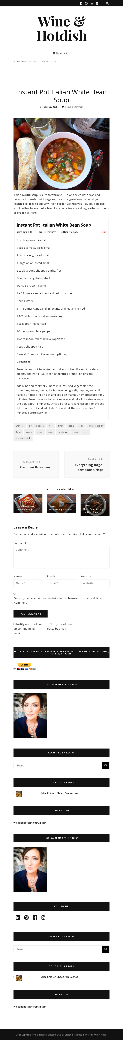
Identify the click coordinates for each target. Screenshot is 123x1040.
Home (16, 61)
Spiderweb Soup (24, 509)
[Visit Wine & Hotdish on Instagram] (43, 918)
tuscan (39, 432)
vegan (50, 432)
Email (51, 576)
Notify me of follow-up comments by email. (28, 628)
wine (86, 432)
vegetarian (62, 432)
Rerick (18, 432)
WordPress (100, 1034)
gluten (60, 426)
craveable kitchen (36, 426)
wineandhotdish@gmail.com (30, 822)
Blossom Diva (54, 1034)
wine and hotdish (23, 438)
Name (18, 576)
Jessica (71, 426)
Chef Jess (19, 426)
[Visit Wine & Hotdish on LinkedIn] (18, 918)
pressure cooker (96, 426)
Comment (20, 543)
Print (103, 232)
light (81, 426)
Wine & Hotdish (61, 28)
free (50, 426)
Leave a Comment (74, 106)
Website (86, 576)
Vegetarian (29, 506)
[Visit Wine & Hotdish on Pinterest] (26, 918)
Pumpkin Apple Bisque (60, 509)
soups (29, 432)
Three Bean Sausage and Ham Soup (93, 511)
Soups (23, 61)
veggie (75, 432)
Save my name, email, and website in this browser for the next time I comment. (58, 600)
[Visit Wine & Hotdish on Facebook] (35, 918)
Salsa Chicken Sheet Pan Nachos (59, 793)
